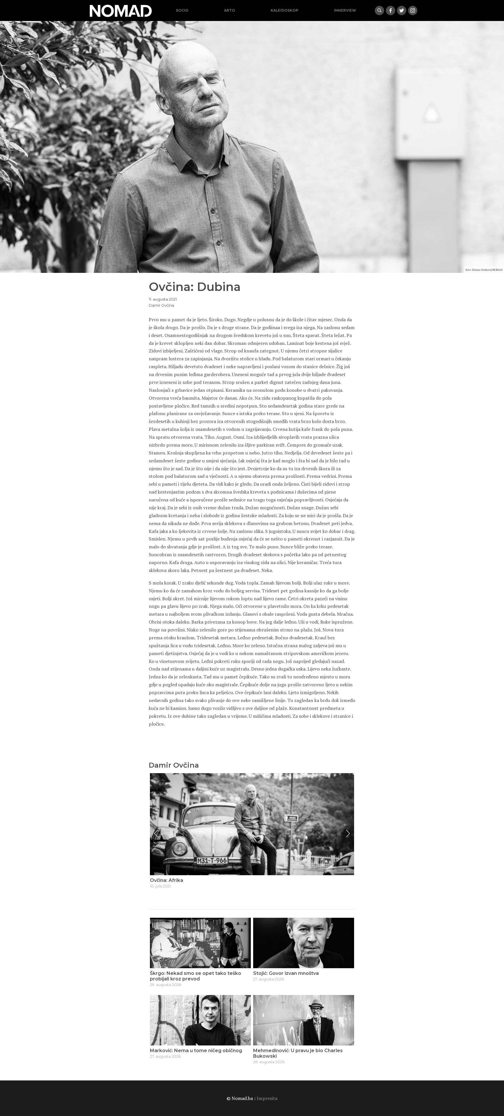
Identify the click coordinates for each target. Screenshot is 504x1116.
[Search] (379, 10)
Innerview (345, 10)
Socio (182, 10)
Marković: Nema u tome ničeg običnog (196, 1050)
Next (348, 833)
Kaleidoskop (284, 10)
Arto (229, 10)
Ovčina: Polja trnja (171, 880)
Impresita (267, 1098)
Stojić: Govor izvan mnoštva (286, 973)
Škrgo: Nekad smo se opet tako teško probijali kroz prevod (195, 976)
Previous (156, 833)
